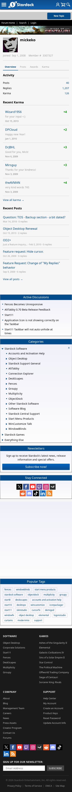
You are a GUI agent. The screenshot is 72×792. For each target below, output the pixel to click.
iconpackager (56, 604)
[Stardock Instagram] (46, 486)
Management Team (13, 708)
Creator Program (12, 727)
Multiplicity (9, 667)
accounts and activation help (46, 599)
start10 (8, 604)
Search (22, 22)
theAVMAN (12, 183)
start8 (7, 599)
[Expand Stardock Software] (2, 349)
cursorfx (36, 610)
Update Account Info (54, 723)
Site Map (60, 785)
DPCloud (11, 130)
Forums (7, 737)
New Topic (59, 15)
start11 (8, 610)
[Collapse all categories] (69, 348)
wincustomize (38, 604)
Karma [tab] (45, 66)
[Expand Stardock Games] (2, 435)
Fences (7, 657)
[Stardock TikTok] (36, 493)
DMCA (48, 785)
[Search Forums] (68, 4)
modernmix (23, 620)
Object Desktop (11, 642)
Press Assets (9, 723)
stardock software (13, 594)
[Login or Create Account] (58, 4)
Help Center (49, 698)
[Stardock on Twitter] (19, 486)
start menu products (45, 589)
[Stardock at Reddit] (22, 493)
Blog (5, 703)
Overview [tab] (10, 66)
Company (9, 692)
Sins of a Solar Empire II (52, 657)
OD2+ (7, 240)
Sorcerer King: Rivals (50, 682)
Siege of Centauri (48, 677)
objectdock (33, 594)
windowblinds (23, 589)
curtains (8, 620)
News (6, 718)
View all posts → (13, 279)
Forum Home (8, 22)
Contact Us (9, 732)
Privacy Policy (14, 785)
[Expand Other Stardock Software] (6, 404)
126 (67, 93)
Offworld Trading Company (54, 672)
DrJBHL (10, 147)
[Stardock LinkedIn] (42, 493)
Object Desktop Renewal (20, 229)
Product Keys (50, 713)
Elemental (44, 647)
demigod (49, 610)
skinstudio (22, 610)
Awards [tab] (34, 66)
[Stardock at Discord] (29, 493)
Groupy (7, 672)
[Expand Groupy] (6, 389)
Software (10, 636)
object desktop (26, 615)
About (6, 698)
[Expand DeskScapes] (6, 379)
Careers (7, 713)
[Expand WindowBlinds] (6, 429)
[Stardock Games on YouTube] (32, 486)
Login (33, 22)
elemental (44, 615)
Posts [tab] (23, 66)
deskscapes (21, 599)
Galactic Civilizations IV (51, 652)
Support (49, 692)
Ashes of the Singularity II (53, 642)
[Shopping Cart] (63, 4)
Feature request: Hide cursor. (23, 252)
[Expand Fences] (6, 384)
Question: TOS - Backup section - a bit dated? (34, 217)
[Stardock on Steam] (52, 486)
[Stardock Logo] (21, 4)
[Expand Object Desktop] (6, 359)
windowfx (9, 615)
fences (7, 589)
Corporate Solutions (14, 647)
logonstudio (60, 615)
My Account (49, 703)
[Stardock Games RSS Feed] (49, 493)
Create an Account (53, 708)
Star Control (45, 662)
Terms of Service (33, 785)
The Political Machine (50, 667)
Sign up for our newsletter (22, 762)
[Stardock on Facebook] (26, 486)
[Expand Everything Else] (2, 440)
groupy (63, 594)
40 (67, 83)
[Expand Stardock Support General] (6, 364)
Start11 (7, 652)
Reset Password (52, 718)
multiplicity (49, 594)
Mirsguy (11, 165)
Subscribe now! (36, 467)
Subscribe (55, 768)
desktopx (21, 604)
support (38, 620)
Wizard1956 (13, 112)
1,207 (65, 88)
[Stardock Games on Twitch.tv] (39, 486)
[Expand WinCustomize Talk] (6, 424)
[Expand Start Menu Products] (6, 419)
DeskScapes (9, 662)
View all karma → (13, 200)
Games (43, 636)
